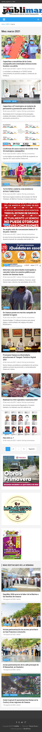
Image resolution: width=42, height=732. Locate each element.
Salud (14, 101)
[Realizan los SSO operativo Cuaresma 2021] (21, 385)
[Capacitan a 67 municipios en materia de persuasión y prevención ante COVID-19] (21, 92)
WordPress (27, 729)
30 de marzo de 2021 (9, 69)
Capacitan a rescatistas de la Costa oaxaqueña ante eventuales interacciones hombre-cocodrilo (20, 63)
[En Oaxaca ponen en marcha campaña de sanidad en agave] (21, 298)
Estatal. (6, 265)
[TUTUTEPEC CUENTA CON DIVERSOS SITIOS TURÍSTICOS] (21, 174)
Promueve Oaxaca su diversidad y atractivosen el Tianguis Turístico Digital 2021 (19, 357)
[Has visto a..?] (21, 423)
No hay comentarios (28, 69)
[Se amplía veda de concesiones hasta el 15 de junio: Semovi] (21, 215)
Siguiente (32, 449)
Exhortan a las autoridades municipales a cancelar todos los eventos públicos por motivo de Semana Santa (19, 272)
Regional (7, 56)
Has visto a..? (8, 438)
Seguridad (13, 695)
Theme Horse (33, 726)
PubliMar (16, 726)
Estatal (6, 224)
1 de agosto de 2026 (9, 634)
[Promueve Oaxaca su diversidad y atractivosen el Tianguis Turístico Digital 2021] (21, 340)
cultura (6, 589)
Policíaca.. (7, 433)
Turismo (6, 184)
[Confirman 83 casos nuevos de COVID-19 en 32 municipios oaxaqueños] (21, 134)
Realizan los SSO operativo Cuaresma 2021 (20, 400)
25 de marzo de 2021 (9, 194)
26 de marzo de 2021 (9, 111)
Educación (7, 101)
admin (19, 69)
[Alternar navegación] (4, 19)
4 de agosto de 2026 (9, 599)
